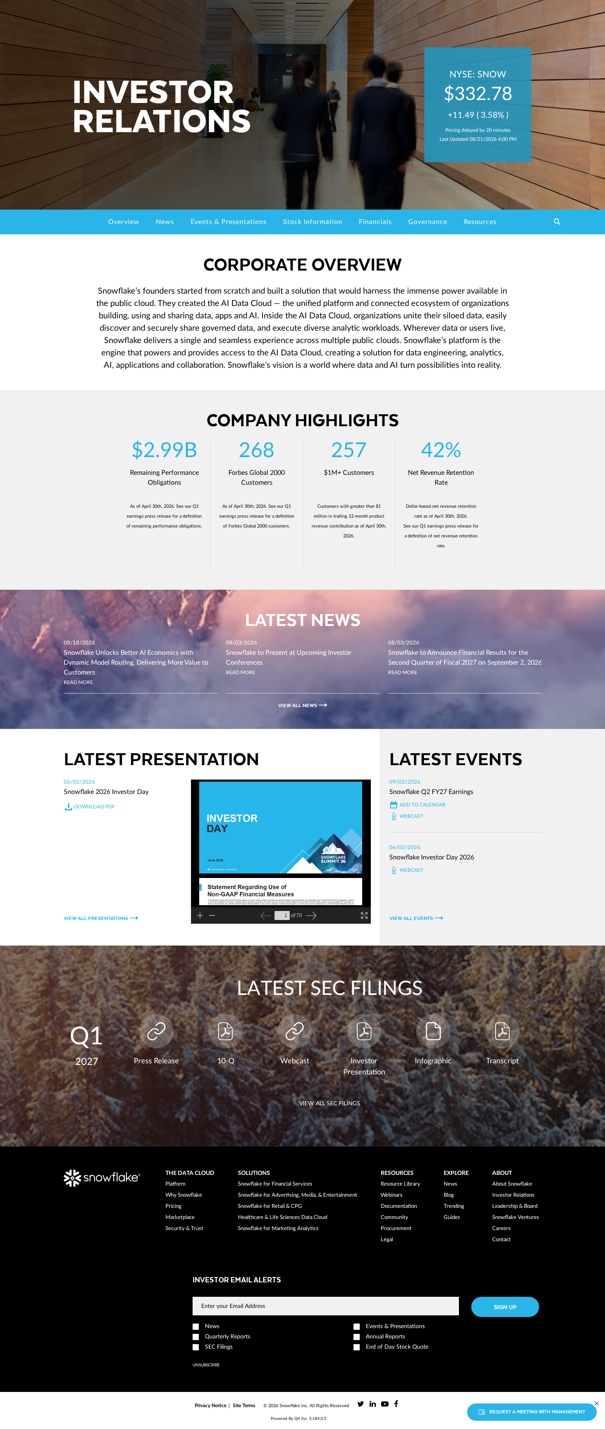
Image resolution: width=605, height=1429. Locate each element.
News (165, 222)
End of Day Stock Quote (397, 1347)
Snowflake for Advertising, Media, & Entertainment (297, 1195)
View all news (297, 705)
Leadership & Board (515, 1206)
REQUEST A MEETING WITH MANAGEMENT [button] (537, 1411)
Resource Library (400, 1184)
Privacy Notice (210, 1405)
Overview (124, 222)
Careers (501, 1228)
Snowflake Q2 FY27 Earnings (431, 792)
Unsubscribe (206, 1365)
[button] (557, 222)
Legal (387, 1239)
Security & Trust (184, 1228)
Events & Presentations (229, 222)
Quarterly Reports (227, 1337)
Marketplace (180, 1217)
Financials (375, 222)
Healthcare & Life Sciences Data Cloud (282, 1217)
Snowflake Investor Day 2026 (431, 857)
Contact (501, 1239)
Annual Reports (385, 1337)
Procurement (396, 1228)
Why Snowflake (183, 1195)
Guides (452, 1217)
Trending (454, 1206)
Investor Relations (513, 1195)
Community (394, 1217)
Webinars (392, 1195)
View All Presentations (96, 918)
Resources (480, 222)
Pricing (173, 1206)
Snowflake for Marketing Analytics (278, 1228)
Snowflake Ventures (515, 1217)
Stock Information (312, 222)
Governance (427, 222)
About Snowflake (512, 1184)
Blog (449, 1195)
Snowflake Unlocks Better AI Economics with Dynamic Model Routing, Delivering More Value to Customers (136, 662)
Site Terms (244, 1405)
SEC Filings (219, 1347)
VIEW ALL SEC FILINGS (329, 1104)
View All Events (411, 918)
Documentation (399, 1206)
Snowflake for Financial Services (275, 1184)
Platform (175, 1184)
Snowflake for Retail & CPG (270, 1206)
